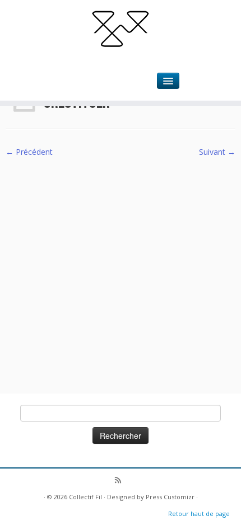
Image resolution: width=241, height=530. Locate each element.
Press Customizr (170, 497)
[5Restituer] (120, 269)
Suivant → (217, 151)
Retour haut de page (199, 513)
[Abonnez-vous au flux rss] (121, 481)
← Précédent (29, 151)
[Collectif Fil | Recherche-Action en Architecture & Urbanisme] (120, 28)
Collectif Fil (85, 497)
